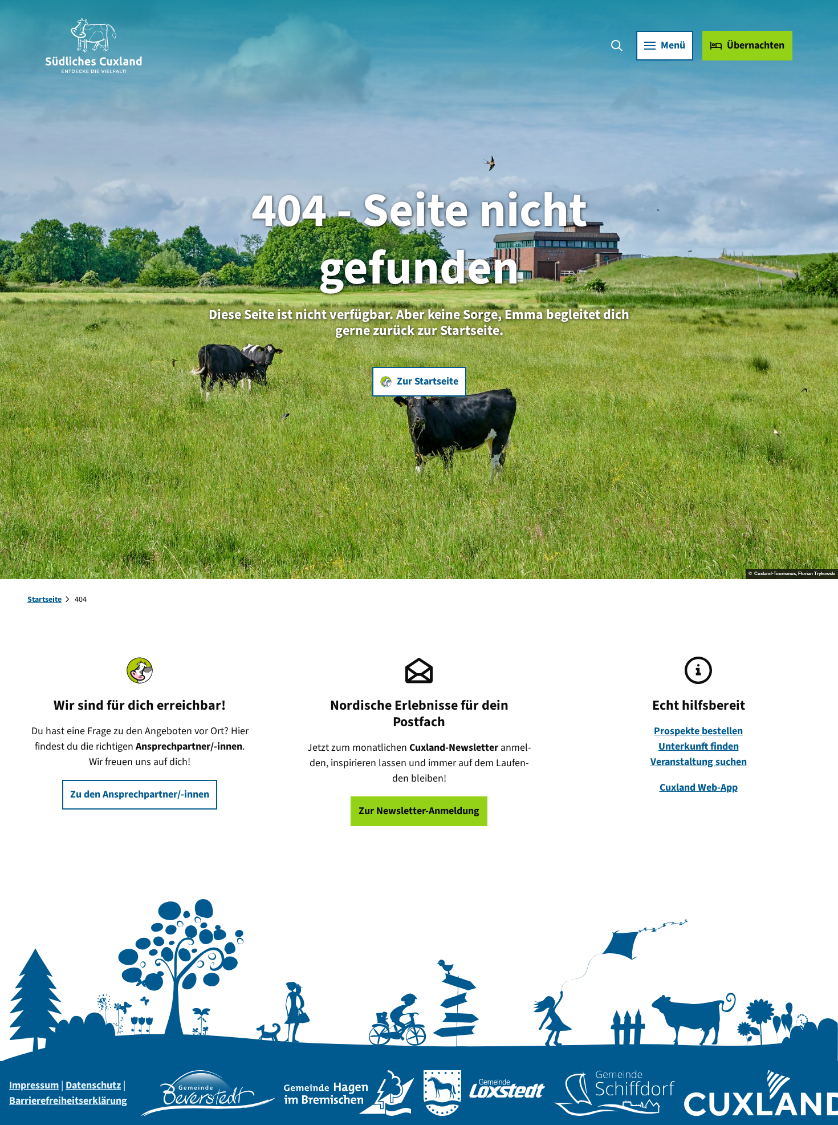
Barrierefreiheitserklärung (68, 1101)
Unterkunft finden (698, 746)
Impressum (34, 1085)
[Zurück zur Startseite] (94, 45)
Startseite (44, 599)
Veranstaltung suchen (698, 762)
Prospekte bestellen (698, 731)
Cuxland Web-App (699, 787)
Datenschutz (93, 1085)
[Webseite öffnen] (208, 1093)
